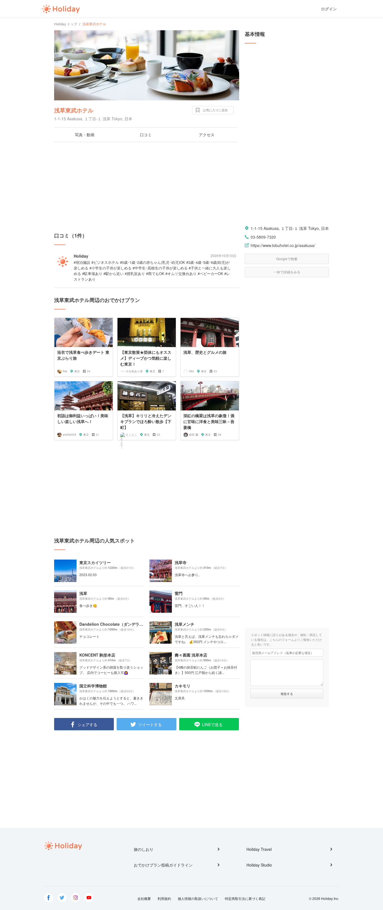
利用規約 (164, 898)
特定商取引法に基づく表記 (245, 898)
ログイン (329, 8)
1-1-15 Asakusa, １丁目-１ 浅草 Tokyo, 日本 (290, 228)
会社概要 (144, 898)
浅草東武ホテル (73, 110)
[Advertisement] (146, 187)
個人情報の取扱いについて (198, 898)
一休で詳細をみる (286, 271)
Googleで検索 (286, 258)
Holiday (61, 8)
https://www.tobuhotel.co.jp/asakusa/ (283, 245)
